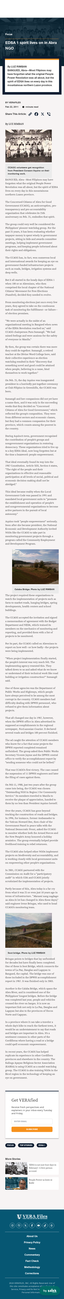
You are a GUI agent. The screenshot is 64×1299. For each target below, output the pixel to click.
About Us (32, 1236)
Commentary (32, 1255)
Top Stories (26, 1145)
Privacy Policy (32, 1242)
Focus (8, 34)
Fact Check (32, 1261)
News (32, 1249)
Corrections (32, 1273)
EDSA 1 (42, 1145)
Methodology (32, 1267)
